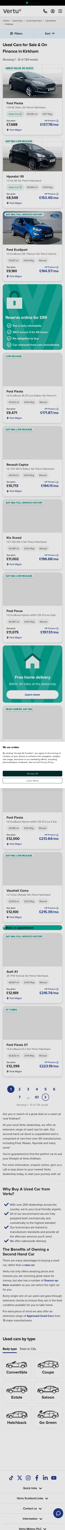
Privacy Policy (47, 762)
